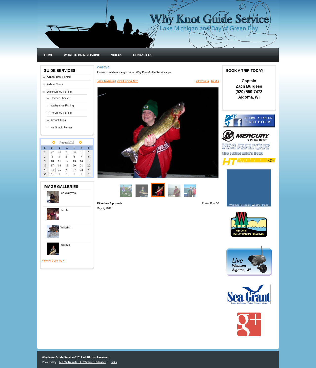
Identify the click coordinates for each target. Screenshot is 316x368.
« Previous (202, 81)
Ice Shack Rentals (62, 127)
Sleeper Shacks (60, 98)
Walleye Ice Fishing (62, 105)
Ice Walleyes (68, 192)
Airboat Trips (58, 120)
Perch (64, 210)
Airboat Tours (55, 84)
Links (114, 362)
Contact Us (142, 55)
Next (188, 132)
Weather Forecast (239, 205)
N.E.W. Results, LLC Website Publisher (82, 362)
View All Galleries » (53, 260)
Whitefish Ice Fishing (59, 91)
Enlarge (214, 173)
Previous (128, 132)
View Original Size (127, 81)
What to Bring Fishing (82, 55)
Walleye (65, 244)
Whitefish (65, 227)
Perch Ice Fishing (61, 112)
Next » (215, 81)
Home (48, 55)
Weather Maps (260, 205)
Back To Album (106, 81)
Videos (116, 55)
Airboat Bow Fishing (59, 76)
